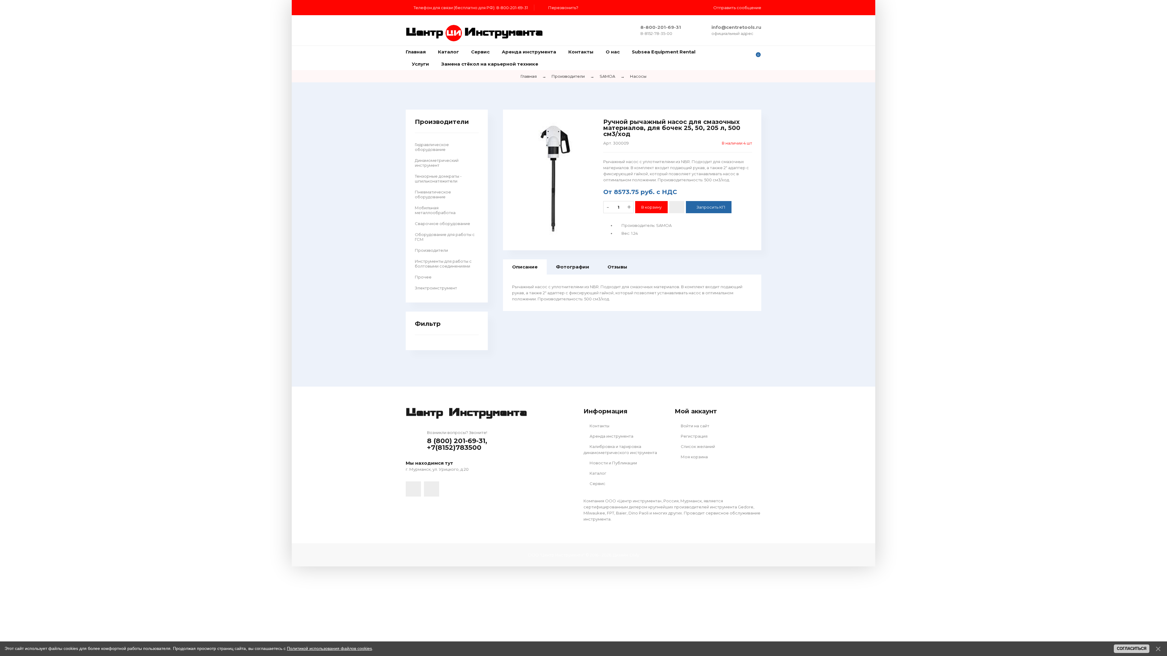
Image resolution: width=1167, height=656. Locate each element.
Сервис (597, 483)
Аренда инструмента (611, 436)
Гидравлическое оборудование (432, 147)
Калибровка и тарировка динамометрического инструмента (620, 449)
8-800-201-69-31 (660, 27)
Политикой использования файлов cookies (329, 648)
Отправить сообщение (737, 7)
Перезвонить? (563, 7)
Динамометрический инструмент (437, 163)
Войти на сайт (694, 425)
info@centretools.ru (736, 27)
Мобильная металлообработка (435, 210)
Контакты (599, 425)
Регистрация (693, 436)
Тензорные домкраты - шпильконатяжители (438, 178)
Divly (634, 554)
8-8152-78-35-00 (656, 33)
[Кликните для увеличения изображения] (553, 177)
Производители (431, 250)
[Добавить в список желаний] (676, 207)
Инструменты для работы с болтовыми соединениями (443, 263)
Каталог (597, 473)
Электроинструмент (436, 287)
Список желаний (697, 446)
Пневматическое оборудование (433, 194)
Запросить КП (711, 207)
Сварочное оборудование (442, 223)
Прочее (423, 277)
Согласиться (1131, 648)
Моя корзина (694, 456)
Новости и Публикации (613, 462)
